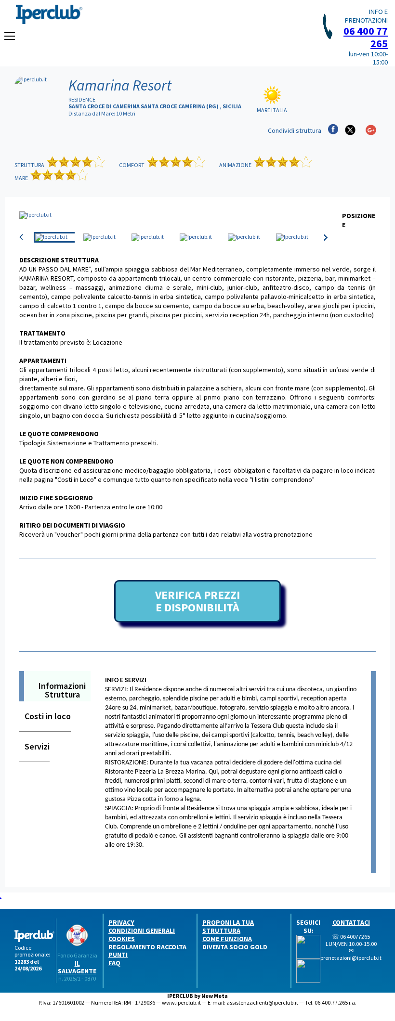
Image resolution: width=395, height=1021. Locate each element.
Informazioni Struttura (62, 690)
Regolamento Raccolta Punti (147, 951)
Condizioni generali (141, 930)
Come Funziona (227, 938)
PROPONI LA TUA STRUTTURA (228, 926)
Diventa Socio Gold (234, 947)
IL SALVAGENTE (77, 967)
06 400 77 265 (365, 37)
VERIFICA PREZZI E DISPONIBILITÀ (197, 601)
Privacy (121, 922)
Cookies (121, 938)
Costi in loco (48, 716)
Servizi (37, 746)
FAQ (114, 962)
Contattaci (351, 922)
